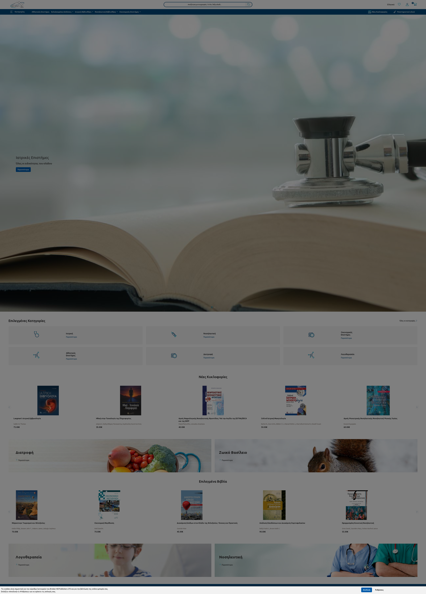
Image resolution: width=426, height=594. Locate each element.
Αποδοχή (366, 590)
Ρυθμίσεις (379, 590)
